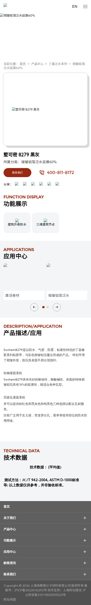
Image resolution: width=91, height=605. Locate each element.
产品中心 (37, 63)
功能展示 (10, 540)
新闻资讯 (10, 563)
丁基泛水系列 (58, 63)
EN (74, 6)
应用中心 (10, 551)
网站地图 (10, 599)
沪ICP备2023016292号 (30, 590)
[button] (34, 307)
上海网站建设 (72, 590)
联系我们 (17, 172)
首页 (23, 63)
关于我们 (10, 517)
